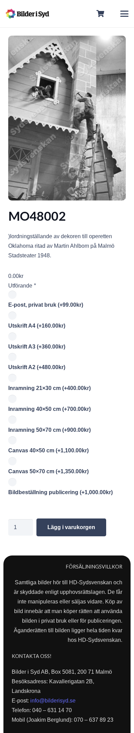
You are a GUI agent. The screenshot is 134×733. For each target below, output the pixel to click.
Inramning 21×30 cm (49, 388)
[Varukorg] (100, 13)
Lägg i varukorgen (71, 527)
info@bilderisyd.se (53, 701)
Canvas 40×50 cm (48, 450)
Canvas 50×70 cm (48, 471)
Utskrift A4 (36, 326)
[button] (124, 14)
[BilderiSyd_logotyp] (27, 14)
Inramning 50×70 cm (49, 430)
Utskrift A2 (36, 367)
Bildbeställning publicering (60, 492)
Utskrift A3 (36, 347)
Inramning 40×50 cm (49, 409)
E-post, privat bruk (45, 305)
